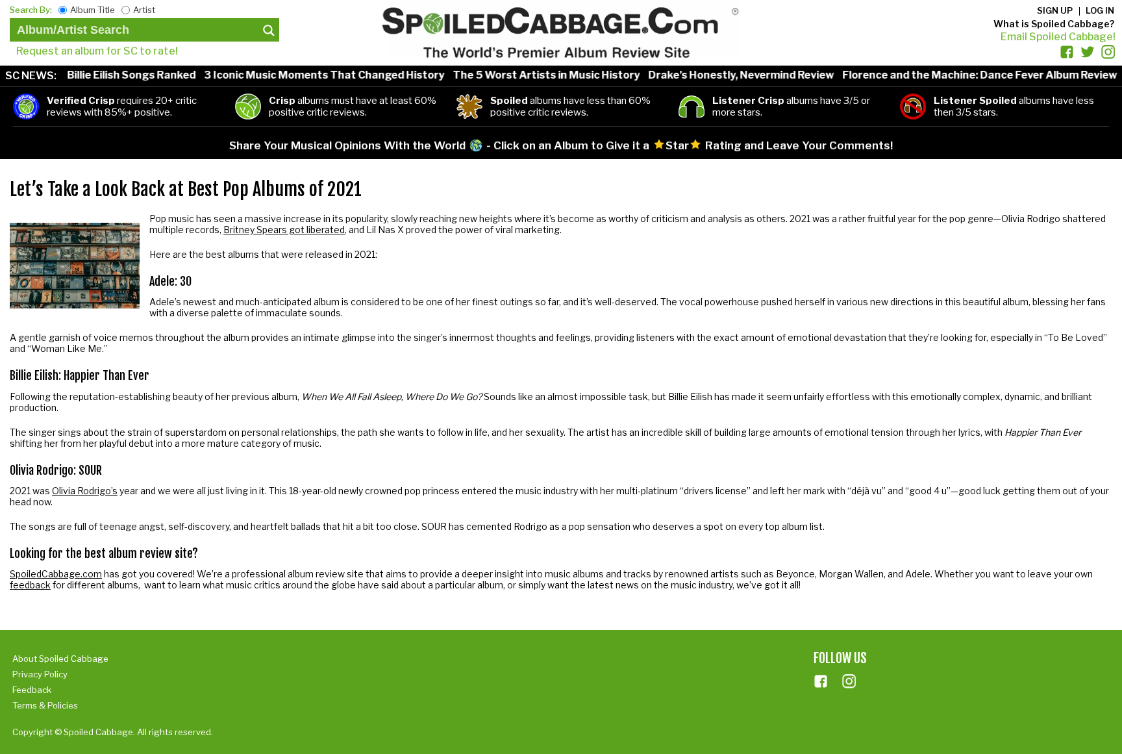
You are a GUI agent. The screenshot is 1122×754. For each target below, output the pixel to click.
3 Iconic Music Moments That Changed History (309, 75)
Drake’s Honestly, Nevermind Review (726, 75)
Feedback (31, 690)
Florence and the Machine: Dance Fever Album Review (964, 75)
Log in (1100, 10)
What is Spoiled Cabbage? (1053, 23)
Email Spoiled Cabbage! (1058, 37)
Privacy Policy (40, 674)
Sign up (1055, 10)
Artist (144, 10)
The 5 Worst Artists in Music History (531, 75)
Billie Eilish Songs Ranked (116, 75)
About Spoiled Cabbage (60, 658)
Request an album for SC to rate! (97, 51)
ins (849, 681)
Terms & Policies (45, 705)
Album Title (92, 10)
